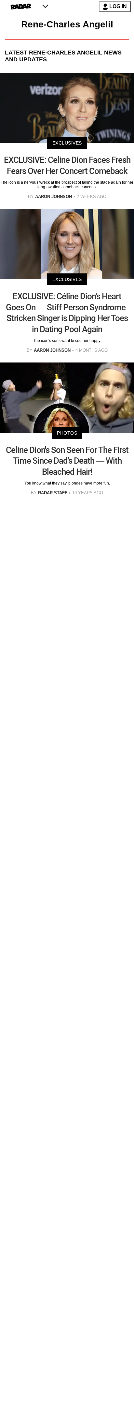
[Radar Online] (21, 6)
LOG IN (118, 6)
